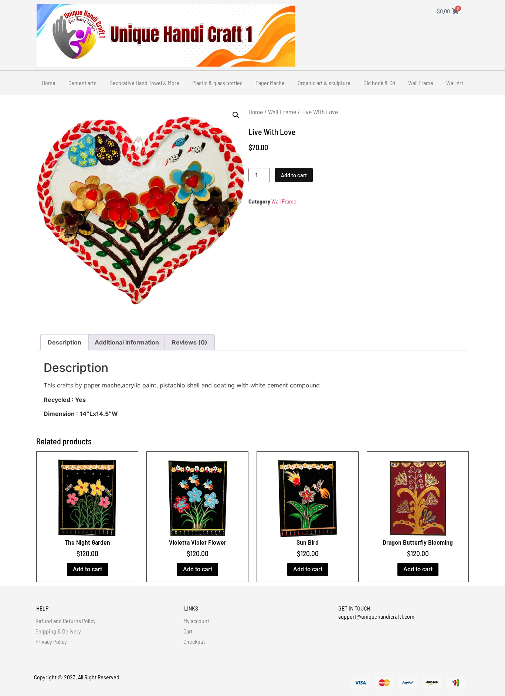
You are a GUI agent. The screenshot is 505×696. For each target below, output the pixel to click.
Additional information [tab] (127, 342)
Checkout (194, 641)
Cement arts (82, 82)
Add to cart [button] (87, 569)
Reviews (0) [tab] (189, 342)
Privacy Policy (51, 641)
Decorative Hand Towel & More (144, 82)
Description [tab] (64, 342)
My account (196, 620)
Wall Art (454, 82)
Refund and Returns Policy (65, 620)
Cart (188, 631)
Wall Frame (420, 82)
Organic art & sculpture (324, 82)
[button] (236, 115)
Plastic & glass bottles (217, 82)
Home (48, 82)
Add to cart (294, 174)
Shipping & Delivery (58, 631)
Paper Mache (270, 82)
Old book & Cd (379, 82)
